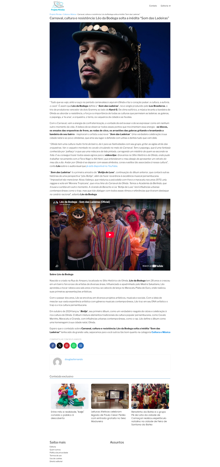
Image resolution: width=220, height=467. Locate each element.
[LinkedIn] (81, 346)
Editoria (164, 6)
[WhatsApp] (74, 346)
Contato (153, 6)
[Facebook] (53, 346)
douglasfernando (74, 359)
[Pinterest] (67, 346)
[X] (60, 346)
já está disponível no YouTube (101, 166)
